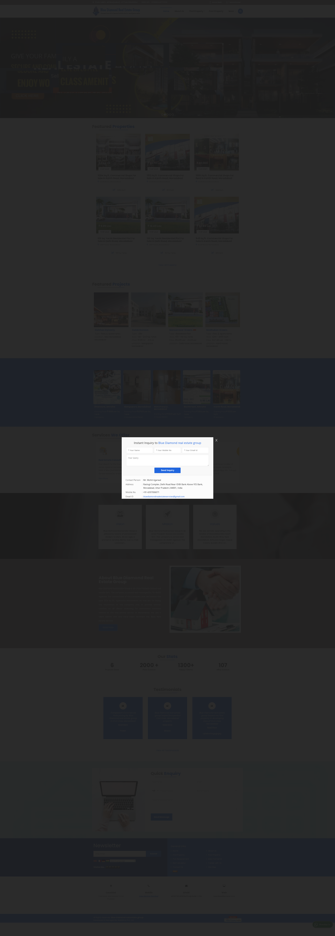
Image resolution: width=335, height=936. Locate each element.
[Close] (216, 440)
